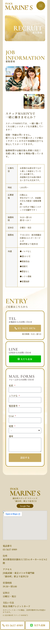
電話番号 (13, 405)
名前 (11, 385)
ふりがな (13, 395)
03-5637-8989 (10, 549)
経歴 (11, 426)
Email (11, 415)
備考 (11, 436)
